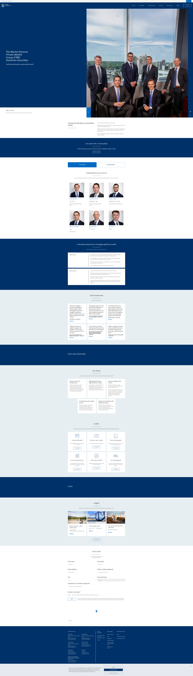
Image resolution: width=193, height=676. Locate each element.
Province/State (102, 577)
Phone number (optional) (105, 569)
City (69, 577)
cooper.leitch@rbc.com (72, 646)
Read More (72, 533)
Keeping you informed (121, 638)
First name (71, 561)
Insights (178, 5)
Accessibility (109, 638)
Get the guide (77, 448)
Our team (133, 5)
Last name (100, 561)
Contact (187, 5)
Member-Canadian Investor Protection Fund (110, 643)
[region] (96, 612)
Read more (72, 321)
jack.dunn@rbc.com (85, 652)
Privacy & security (110, 634)
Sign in (118, 634)
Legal (108, 636)
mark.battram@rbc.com (72, 652)
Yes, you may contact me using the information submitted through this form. (85, 594)
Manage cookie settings (113, 673)
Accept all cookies (113, 669)
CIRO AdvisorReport (110, 640)
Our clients (161, 5)
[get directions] (96, 611)
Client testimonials (151, 5)
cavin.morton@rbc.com (72, 638)
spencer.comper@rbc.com (86, 644)
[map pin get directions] (96, 611)
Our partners (111, 164)
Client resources (170, 5)
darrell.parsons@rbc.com (86, 638)
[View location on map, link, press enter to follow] (96, 612)
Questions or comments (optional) (79, 583)
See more (96, 539)
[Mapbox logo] (70, 620)
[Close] (191, 666)
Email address (72, 569)
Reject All (113, 667)
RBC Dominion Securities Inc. (7, 1)
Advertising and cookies (110, 647)
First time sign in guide (121, 636)
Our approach (141, 5)
